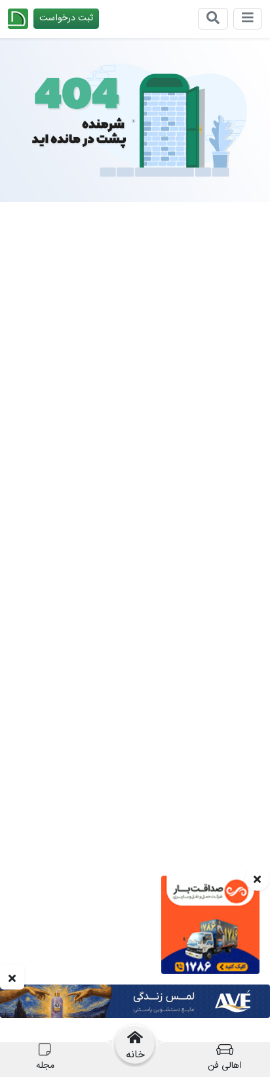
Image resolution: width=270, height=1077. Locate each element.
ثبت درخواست (66, 18)
